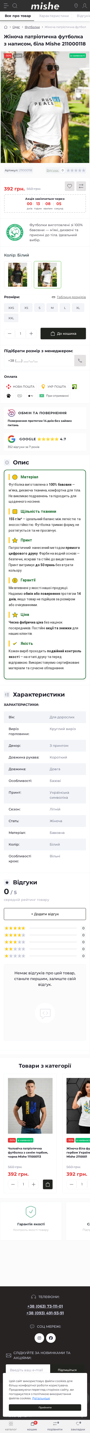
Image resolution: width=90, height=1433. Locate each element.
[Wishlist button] (69, 186)
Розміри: (12, 297)
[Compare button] (81, 186)
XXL (11, 318)
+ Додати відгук (45, 914)
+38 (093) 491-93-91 (45, 1313)
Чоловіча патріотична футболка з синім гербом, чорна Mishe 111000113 (28, 1152)
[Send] (80, 360)
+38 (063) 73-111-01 (45, 1306)
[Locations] (76, 5)
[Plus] (31, 333)
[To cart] (48, 1184)
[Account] (84, 5)
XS (26, 308)
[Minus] (9, 333)
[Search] (14, 5)
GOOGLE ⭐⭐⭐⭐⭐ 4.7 (42, 439)
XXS (11, 308)
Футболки (32, 27)
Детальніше (41, 1398)
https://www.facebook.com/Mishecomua (51, 1338)
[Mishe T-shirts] (15, 232)
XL (78, 308)
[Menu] (6, 5)
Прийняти (45, 1407)
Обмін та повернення (42, 413)
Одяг (16, 27)
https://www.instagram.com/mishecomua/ (39, 1338)
